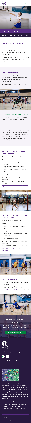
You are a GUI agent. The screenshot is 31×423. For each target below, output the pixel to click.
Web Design (4, 420)
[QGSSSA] (4, 3)
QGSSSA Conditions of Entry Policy (13, 289)
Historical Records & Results (15, 332)
